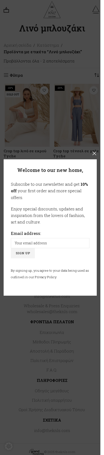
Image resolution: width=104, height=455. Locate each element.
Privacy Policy (45, 277)
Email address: (26, 233)
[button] (8, 446)
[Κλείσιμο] (94, 153)
